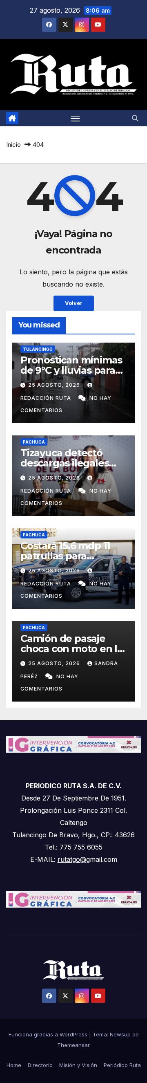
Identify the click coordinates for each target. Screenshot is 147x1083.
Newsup (120, 1034)
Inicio (13, 144)
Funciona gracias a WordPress (49, 1034)
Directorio (40, 1065)
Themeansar (73, 1045)
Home (14, 1065)
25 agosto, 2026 (55, 385)
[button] (135, 118)
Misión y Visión (78, 1065)
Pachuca (34, 441)
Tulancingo (38, 349)
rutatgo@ (72, 859)
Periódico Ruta (122, 1065)
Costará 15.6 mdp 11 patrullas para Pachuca (65, 556)
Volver (73, 303)
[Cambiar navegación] (75, 118)
